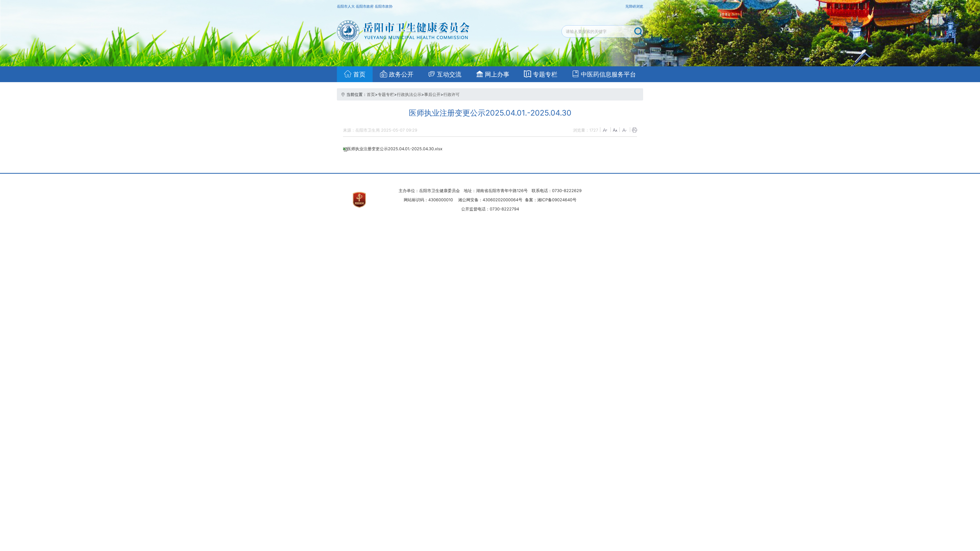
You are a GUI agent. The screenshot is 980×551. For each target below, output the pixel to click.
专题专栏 (386, 94)
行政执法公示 (409, 94)
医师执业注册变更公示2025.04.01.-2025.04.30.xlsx (395, 148)
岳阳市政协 (384, 6)
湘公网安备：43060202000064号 (490, 199)
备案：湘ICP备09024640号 (550, 199)
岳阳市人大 (346, 6)
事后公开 (432, 94)
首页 (371, 94)
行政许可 (451, 94)
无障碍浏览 (634, 6)
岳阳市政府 (365, 6)
